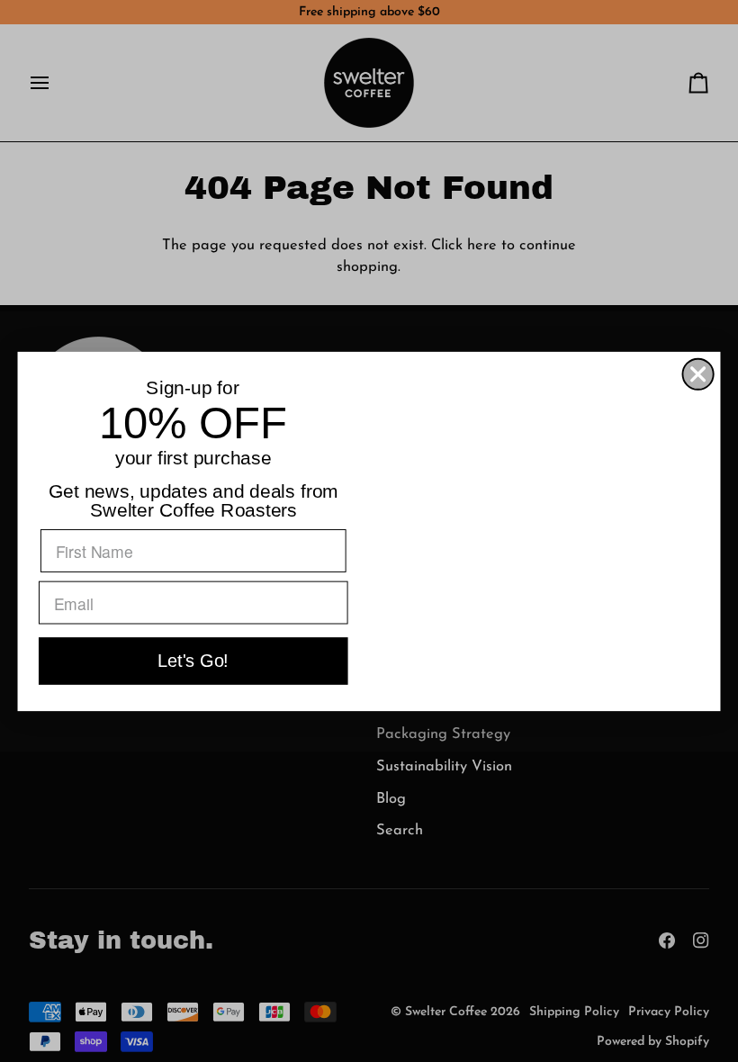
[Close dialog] (698, 373)
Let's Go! (193, 660)
